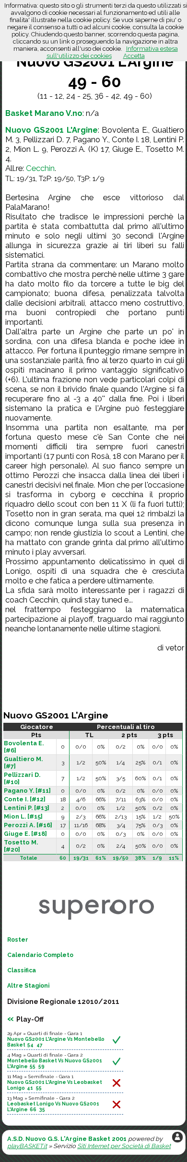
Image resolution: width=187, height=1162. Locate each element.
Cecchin (40, 168)
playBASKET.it (27, 1146)
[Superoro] (96, 919)
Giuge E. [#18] (25, 833)
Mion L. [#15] (23, 816)
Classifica (21, 970)
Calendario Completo (40, 955)
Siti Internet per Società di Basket (124, 1146)
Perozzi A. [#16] (28, 825)
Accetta (134, 55)
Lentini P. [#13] (26, 807)
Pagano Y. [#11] (27, 790)
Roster (17, 939)
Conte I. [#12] (25, 799)
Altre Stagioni (28, 985)
